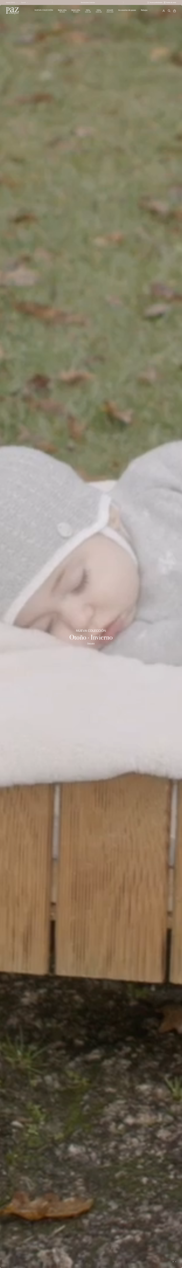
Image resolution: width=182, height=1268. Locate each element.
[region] (91, 636)
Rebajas (144, 10)
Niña (88, 11)
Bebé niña (62, 11)
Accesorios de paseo (127, 10)
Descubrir (91, 643)
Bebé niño (75, 11)
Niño (99, 11)
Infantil (110, 11)
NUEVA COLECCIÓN (44, 10)
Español (23, 2)
